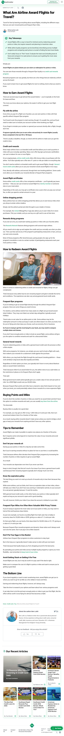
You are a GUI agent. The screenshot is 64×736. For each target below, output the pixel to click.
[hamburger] (62, 2)
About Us (5, 730)
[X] (57, 732)
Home (4, 604)
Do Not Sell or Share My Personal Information (26, 730)
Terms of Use (43, 729)
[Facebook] (60, 732)
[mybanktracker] (6, 2)
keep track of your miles (30, 552)
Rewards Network (12, 225)
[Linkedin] (57, 611)
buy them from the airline (49, 401)
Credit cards (10, 604)
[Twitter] (55, 611)
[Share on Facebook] (23, 7)
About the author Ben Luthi (28, 611)
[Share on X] (18, 7)
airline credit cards (23, 158)
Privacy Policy (49, 729)
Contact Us (13, 730)
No (39, 634)
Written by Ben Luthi (13, 30)
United (16, 211)
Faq (15, 604)
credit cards (15, 181)
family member (46, 184)
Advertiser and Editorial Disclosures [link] (53, 2)
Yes (27, 634)
